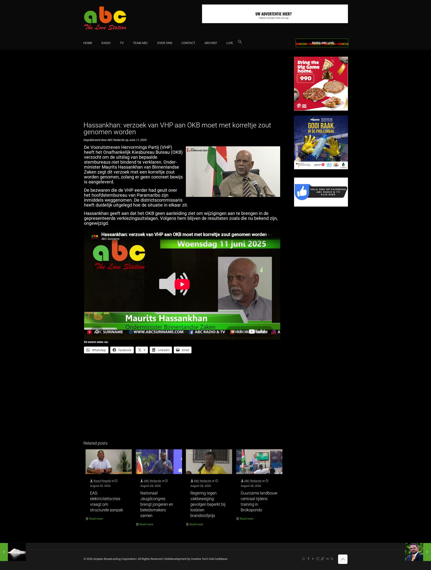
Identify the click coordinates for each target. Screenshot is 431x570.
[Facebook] (321, 205)
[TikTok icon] (322, 559)
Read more (96, 518)
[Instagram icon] (317, 559)
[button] (240, 43)
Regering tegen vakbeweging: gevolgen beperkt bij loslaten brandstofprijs (207, 504)
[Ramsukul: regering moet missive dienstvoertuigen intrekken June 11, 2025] (418, 552)
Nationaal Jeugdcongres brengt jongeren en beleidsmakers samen (156, 504)
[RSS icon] (332, 559)
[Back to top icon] (342, 559)
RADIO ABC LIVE (323, 43)
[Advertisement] (184, 88)
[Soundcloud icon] (327, 559)
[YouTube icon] (313, 559)
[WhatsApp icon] (303, 559)
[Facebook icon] (308, 559)
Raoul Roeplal (102, 481)
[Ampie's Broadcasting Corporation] (113, 18)
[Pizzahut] (321, 109)
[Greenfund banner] (321, 168)
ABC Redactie (152, 481)
